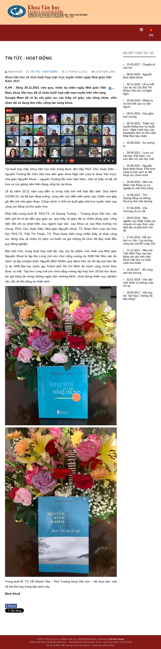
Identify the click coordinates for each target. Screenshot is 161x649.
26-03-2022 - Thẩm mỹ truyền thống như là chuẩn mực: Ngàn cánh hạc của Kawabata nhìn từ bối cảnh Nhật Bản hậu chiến (139, 130)
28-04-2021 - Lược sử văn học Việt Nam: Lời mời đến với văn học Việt (138, 156)
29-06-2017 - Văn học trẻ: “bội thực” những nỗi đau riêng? (138, 296)
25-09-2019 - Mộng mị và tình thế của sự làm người (138, 103)
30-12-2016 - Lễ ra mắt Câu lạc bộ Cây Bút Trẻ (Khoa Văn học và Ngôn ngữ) (138, 89)
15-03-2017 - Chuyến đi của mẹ (139, 66)
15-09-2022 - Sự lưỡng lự (139, 144)
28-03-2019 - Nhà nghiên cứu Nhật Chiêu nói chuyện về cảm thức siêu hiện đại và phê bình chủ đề (139, 224)
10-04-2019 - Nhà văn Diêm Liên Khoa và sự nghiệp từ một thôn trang (138, 185)
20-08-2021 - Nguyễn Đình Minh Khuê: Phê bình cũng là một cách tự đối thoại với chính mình (139, 170)
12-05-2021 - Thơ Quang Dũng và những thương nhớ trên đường (137, 198)
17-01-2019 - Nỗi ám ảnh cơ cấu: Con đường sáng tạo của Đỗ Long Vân (139, 240)
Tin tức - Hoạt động (44, 71)
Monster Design (116, 639)
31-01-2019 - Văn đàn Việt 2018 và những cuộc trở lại (138, 282)
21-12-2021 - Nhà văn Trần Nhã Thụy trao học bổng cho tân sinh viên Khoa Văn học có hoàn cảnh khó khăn (138, 257)
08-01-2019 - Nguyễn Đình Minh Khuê (137, 76)
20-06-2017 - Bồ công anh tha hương (138, 271)
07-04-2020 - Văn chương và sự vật (135, 209)
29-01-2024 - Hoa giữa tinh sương (138, 115)
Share (11, 606)
